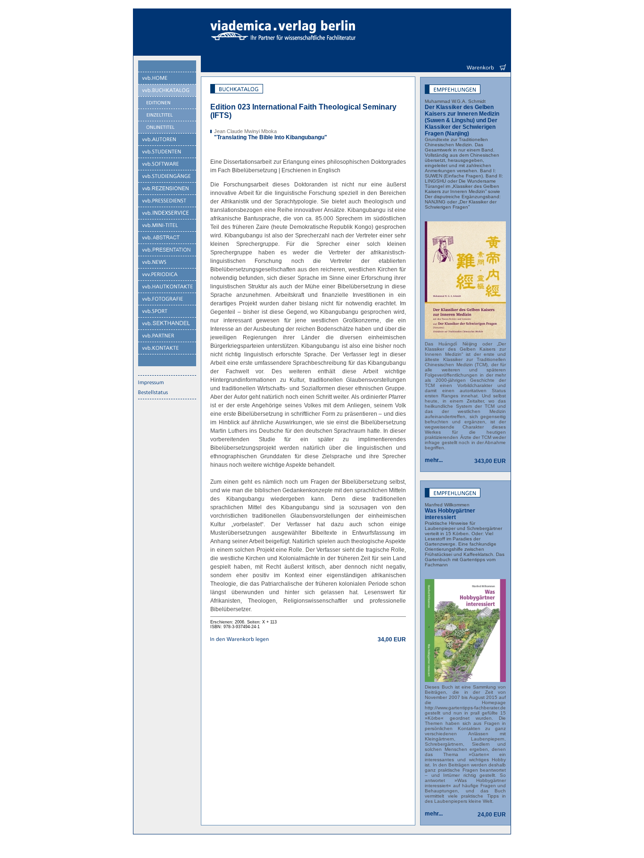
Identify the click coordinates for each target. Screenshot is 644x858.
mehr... (434, 460)
